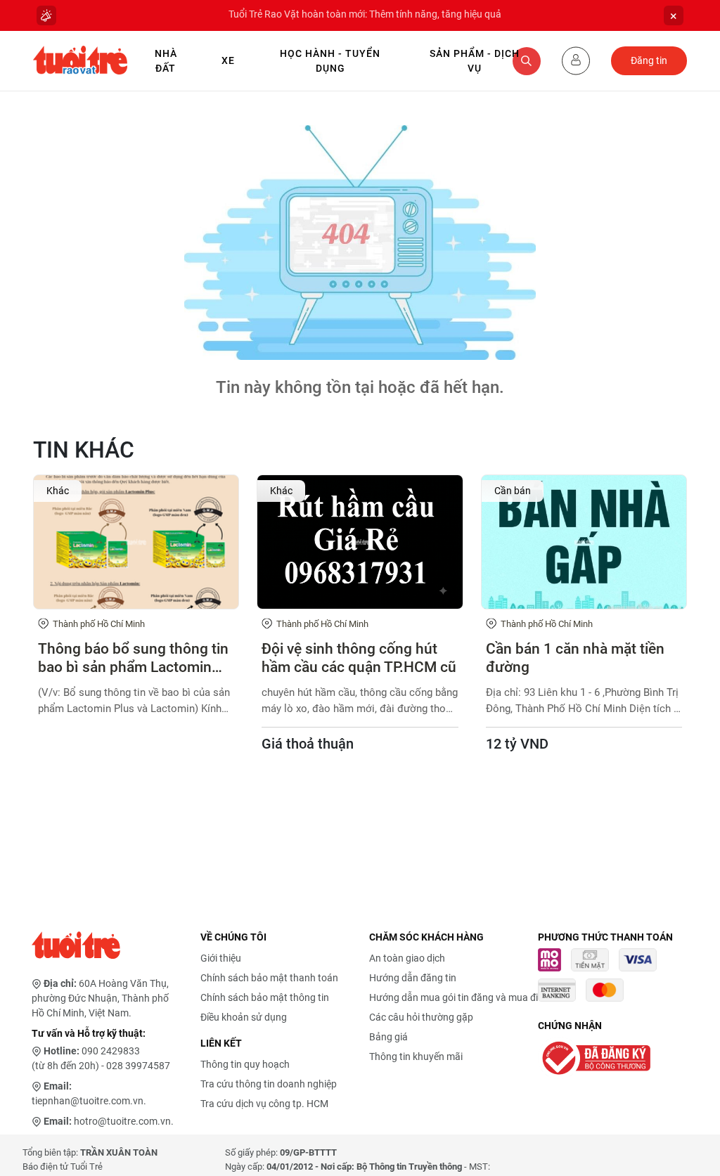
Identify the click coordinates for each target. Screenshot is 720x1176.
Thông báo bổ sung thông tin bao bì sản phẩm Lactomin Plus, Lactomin (133, 658)
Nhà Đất (166, 61)
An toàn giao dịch (407, 958)
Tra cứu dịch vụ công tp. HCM (264, 1103)
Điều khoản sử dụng (243, 1017)
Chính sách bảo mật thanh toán (269, 977)
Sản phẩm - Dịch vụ (475, 61)
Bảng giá (388, 1036)
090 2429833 (111, 1051)
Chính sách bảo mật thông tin (264, 997)
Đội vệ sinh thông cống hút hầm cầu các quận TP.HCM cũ (359, 657)
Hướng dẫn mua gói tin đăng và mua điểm (460, 997)
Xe (228, 60)
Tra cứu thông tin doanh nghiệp (268, 1084)
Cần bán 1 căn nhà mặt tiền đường (575, 657)
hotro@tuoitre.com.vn (122, 1121)
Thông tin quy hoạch (245, 1064)
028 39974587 (138, 1065)
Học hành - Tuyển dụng (330, 61)
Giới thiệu (220, 958)
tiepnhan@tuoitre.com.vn (87, 1100)
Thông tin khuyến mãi (416, 1056)
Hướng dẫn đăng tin (412, 977)
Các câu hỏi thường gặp (421, 1017)
